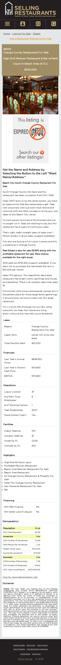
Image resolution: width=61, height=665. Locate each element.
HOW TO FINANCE (19, 649)
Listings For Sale (21, 33)
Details (37, 33)
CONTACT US (36, 654)
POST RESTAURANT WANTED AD (37, 649)
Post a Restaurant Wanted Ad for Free (30, 38)
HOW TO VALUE (42, 645)
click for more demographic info (20, 577)
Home (6, 33)
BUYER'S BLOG (25, 654)
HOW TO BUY (31, 645)
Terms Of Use (25, 659)
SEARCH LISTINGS (19, 645)
